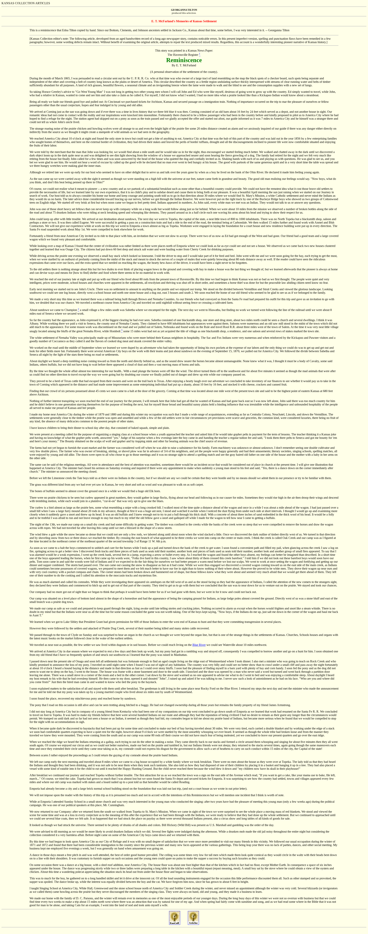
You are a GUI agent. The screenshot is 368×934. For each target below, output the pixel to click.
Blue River (199, 644)
